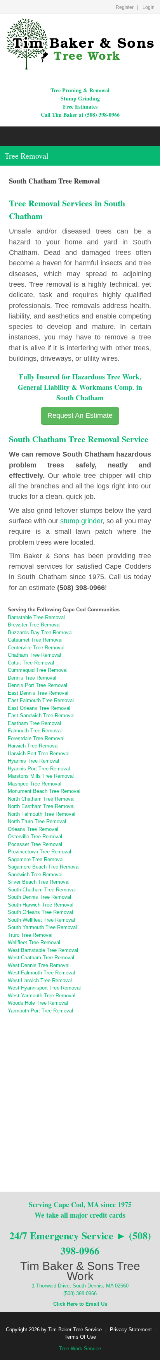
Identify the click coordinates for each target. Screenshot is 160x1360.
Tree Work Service (80, 1348)
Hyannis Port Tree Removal (39, 769)
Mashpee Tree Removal (34, 784)
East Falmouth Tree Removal (41, 700)
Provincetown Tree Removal (39, 852)
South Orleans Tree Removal (40, 912)
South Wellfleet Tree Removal (41, 920)
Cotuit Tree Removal (31, 663)
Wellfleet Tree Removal (34, 942)
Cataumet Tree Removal (35, 640)
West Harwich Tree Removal (40, 980)
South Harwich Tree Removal (40, 905)
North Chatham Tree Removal (41, 799)
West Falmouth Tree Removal (41, 973)
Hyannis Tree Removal (33, 761)
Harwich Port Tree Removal (39, 753)
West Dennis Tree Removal (39, 965)
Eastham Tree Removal (34, 723)
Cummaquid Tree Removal (38, 670)
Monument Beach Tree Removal (44, 791)
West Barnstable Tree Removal (43, 950)
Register (125, 7)
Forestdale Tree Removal (36, 738)
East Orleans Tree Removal (39, 708)
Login (149, 7)
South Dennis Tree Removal (39, 897)
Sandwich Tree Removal (35, 874)
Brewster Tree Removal (34, 625)
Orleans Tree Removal (33, 829)
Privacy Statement (131, 1329)
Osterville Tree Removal (35, 836)
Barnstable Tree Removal (36, 617)
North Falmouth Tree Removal (41, 814)
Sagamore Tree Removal (36, 859)
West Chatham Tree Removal (41, 957)
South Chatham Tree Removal (42, 890)
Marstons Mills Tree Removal (41, 776)
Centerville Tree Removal (36, 648)
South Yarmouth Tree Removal (42, 927)
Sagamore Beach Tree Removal (44, 867)
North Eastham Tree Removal (41, 806)
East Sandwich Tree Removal (41, 715)
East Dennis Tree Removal (38, 693)
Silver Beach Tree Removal (39, 882)
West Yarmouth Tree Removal (41, 995)
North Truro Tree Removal (37, 821)
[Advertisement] (80, 1094)
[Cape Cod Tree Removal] (80, 44)
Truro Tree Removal (30, 935)
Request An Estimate (80, 415)
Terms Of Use (80, 1337)
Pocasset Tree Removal (35, 844)
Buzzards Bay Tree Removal (40, 632)
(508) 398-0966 (80, 1293)
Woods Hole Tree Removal (38, 1003)
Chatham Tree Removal (34, 655)
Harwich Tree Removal (33, 746)
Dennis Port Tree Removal (37, 685)
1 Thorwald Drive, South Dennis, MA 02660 (80, 1286)
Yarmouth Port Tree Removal (40, 1011)
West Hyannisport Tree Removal (44, 988)
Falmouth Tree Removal (35, 731)
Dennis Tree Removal (32, 678)
